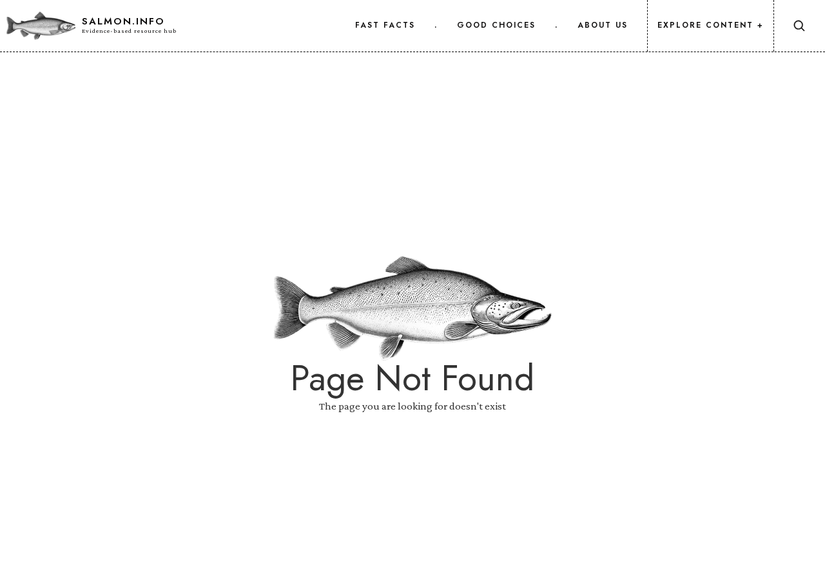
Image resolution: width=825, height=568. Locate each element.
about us (603, 25)
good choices (496, 25)
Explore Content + (710, 25)
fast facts (385, 25)
